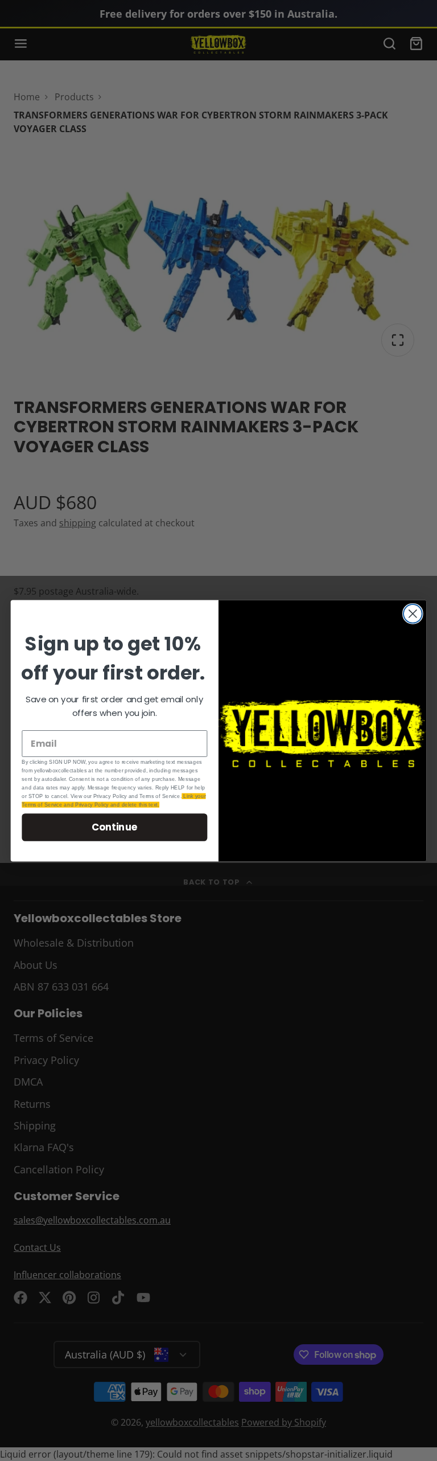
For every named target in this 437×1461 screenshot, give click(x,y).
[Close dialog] (412, 613)
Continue (115, 826)
